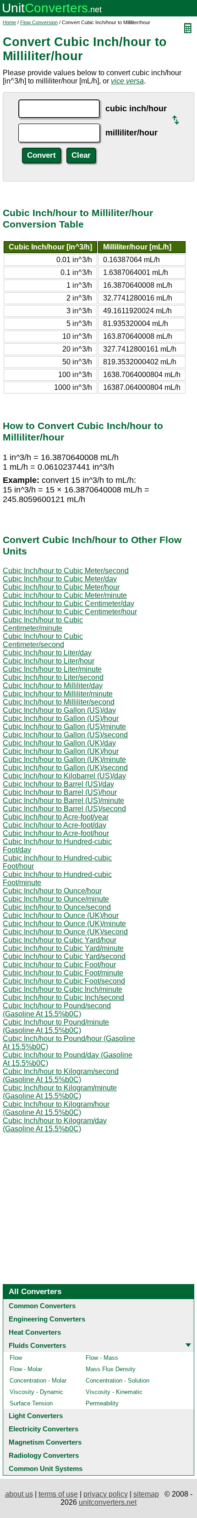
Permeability (102, 1403)
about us (19, 1494)
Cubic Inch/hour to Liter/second (53, 677)
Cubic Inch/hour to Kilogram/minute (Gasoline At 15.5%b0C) (60, 1092)
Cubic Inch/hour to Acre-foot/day (54, 825)
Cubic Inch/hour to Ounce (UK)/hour (61, 915)
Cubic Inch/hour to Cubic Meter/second (66, 571)
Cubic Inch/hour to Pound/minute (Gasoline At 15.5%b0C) (56, 1026)
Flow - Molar (26, 1369)
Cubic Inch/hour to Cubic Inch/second (63, 997)
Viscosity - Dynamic (36, 1391)
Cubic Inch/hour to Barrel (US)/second (64, 809)
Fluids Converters (37, 1345)
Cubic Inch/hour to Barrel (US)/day (58, 784)
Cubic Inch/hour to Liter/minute (52, 669)
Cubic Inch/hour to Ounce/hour (52, 891)
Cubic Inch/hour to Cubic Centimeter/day (68, 603)
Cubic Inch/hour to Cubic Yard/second (64, 956)
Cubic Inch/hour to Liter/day (47, 653)
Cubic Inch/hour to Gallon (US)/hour (61, 718)
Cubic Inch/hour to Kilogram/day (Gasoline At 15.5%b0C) (55, 1125)
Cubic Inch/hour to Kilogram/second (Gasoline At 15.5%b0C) (61, 1075)
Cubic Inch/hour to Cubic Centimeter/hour (70, 612)
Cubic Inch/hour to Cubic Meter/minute (65, 595)
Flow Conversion (39, 22)
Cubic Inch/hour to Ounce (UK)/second (65, 932)
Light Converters (36, 1416)
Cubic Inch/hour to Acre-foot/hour (56, 833)
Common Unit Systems (45, 1468)
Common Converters (42, 1306)
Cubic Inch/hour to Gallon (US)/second (65, 735)
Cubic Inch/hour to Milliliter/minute (58, 694)
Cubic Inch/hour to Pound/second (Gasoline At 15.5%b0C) (57, 1010)
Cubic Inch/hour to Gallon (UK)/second (65, 768)
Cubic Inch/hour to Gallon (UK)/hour (61, 751)
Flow (16, 1357)
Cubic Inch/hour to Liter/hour (48, 661)
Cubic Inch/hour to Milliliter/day (53, 685)
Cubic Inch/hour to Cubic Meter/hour (61, 587)
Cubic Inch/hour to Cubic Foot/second (64, 981)
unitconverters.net (108, 1502)
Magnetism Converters (45, 1442)
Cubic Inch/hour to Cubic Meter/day (60, 579)
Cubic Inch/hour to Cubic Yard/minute (63, 948)
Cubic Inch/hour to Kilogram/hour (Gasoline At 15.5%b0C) (56, 1108)
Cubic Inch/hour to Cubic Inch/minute (62, 989)
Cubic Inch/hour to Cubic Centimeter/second (43, 640)
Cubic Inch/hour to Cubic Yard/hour (59, 940)
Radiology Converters (44, 1455)
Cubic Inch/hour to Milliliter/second (59, 702)
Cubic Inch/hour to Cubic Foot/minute (63, 973)
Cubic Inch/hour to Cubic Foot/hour (59, 965)
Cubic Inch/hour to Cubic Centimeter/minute (43, 624)
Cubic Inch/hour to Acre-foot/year (56, 817)
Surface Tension (31, 1403)
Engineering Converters (47, 1319)
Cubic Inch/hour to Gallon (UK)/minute (64, 759)
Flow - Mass (102, 1357)
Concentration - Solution (117, 1380)
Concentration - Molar (38, 1380)
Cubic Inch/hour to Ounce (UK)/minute (64, 923)
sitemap (146, 1494)
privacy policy (105, 1494)
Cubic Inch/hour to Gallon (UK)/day (59, 743)
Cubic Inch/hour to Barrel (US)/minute (63, 800)
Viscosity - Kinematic (114, 1391)
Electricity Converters (43, 1429)
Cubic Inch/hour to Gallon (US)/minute (64, 727)
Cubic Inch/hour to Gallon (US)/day (59, 710)
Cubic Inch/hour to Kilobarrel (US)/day (64, 776)
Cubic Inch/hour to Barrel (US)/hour (60, 792)
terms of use (58, 1494)
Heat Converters (35, 1332)
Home (9, 22)
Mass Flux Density (111, 1369)
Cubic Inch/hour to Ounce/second (57, 907)
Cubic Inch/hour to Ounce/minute (56, 899)
